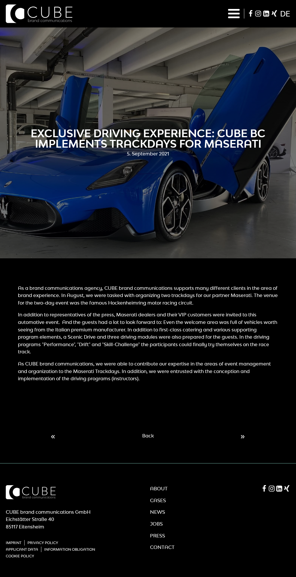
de (285, 13)
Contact (162, 547)
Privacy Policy (42, 543)
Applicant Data (22, 549)
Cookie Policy (20, 556)
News (157, 512)
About (159, 488)
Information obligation (69, 549)
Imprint (13, 543)
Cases (158, 500)
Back (148, 436)
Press (157, 536)
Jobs (156, 524)
